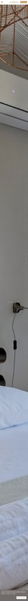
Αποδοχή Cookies (21, 597)
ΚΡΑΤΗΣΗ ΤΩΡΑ (23, 2)
